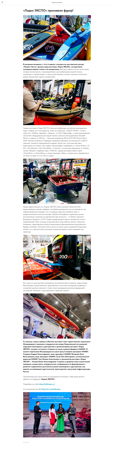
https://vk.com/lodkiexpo (51, 389)
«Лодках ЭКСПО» (48, 379)
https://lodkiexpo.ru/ (47, 384)
